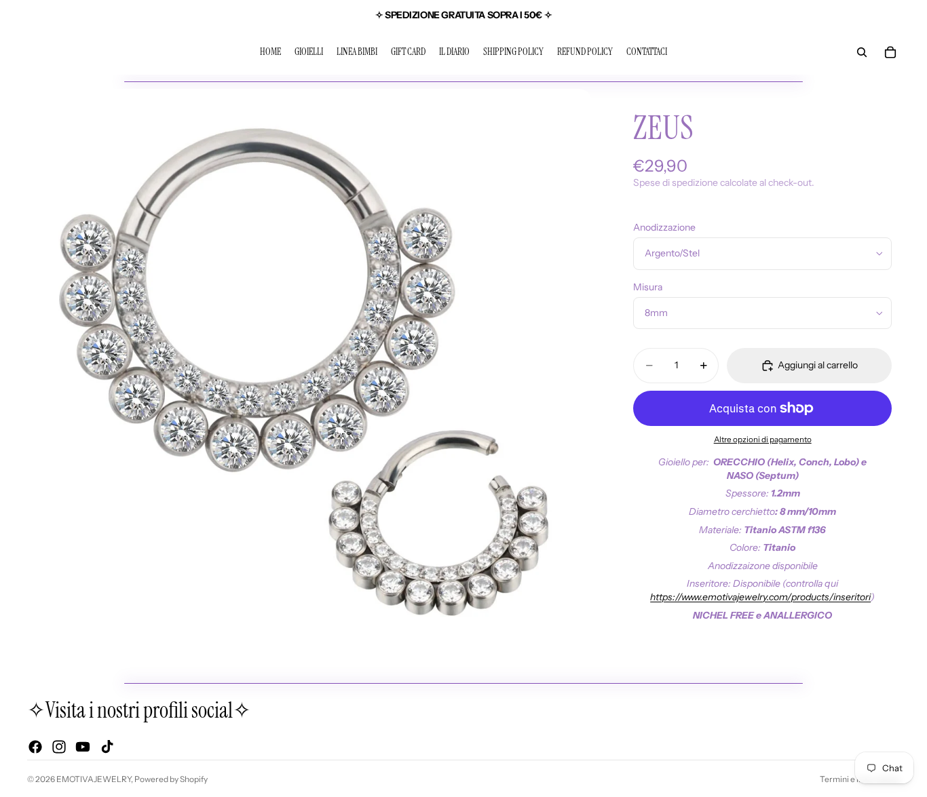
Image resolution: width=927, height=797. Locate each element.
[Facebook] (35, 747)
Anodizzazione (664, 227)
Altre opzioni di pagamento (763, 439)
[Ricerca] (862, 52)
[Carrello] (890, 52)
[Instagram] (59, 747)
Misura (647, 287)
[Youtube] (83, 747)
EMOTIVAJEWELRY (93, 779)
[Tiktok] (107, 747)
